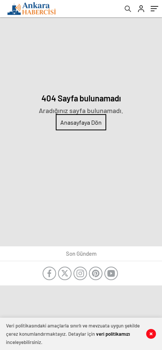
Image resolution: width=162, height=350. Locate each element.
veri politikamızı (113, 334)
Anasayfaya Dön (81, 122)
